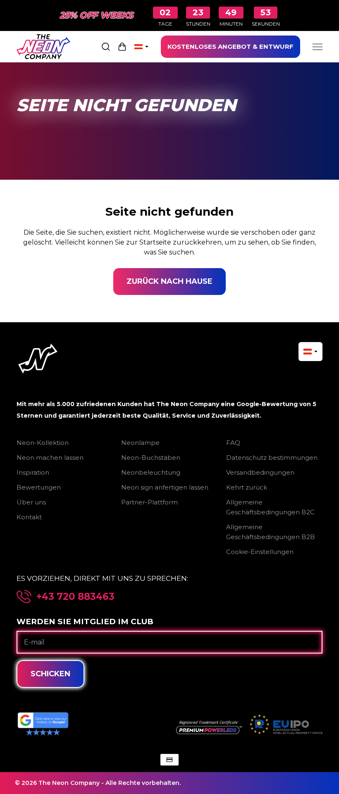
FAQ (233, 443)
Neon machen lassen (50, 457)
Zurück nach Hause (169, 281)
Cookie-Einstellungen (260, 552)
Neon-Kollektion (43, 443)
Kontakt (29, 517)
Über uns (31, 502)
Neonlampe (140, 443)
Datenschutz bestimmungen (272, 457)
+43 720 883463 (75, 596)
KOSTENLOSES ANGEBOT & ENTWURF (230, 46)
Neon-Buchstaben (150, 457)
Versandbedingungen (260, 472)
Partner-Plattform (149, 502)
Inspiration (33, 472)
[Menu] (317, 47)
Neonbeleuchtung (150, 472)
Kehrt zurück (246, 487)
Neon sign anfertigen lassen (164, 487)
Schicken (50, 673)
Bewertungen (39, 487)
